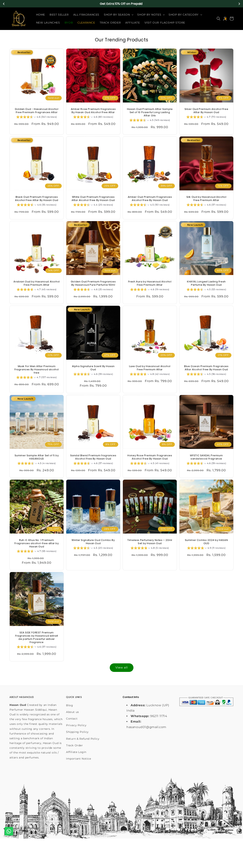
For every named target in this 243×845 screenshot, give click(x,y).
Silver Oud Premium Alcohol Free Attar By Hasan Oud (206, 111)
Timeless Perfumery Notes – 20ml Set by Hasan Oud (149, 542)
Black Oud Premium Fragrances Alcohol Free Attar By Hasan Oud (36, 198)
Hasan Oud (25, 829)
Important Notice (78, 758)
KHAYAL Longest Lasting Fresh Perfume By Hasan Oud (206, 283)
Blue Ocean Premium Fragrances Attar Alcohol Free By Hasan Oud (206, 368)
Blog (69, 705)
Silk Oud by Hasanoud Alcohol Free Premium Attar (206, 198)
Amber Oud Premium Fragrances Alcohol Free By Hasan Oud (150, 198)
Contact (71, 718)
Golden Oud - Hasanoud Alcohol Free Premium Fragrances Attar (36, 111)
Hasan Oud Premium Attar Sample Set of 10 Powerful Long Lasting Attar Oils (150, 112)
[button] (118, 15)
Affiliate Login (76, 752)
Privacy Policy (76, 725)
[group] (36, 117)
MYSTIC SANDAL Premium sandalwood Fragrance (206, 457)
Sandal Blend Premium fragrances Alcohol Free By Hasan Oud (93, 457)
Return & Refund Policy (82, 738)
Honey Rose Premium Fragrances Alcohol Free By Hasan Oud (149, 457)
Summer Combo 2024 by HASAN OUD (206, 542)
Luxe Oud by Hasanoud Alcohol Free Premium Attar (149, 368)
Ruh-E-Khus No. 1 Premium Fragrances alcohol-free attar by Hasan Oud (36, 543)
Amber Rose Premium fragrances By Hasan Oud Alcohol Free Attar (93, 111)
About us (72, 712)
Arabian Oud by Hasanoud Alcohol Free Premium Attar (36, 283)
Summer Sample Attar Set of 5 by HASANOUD (37, 457)
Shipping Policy (77, 732)
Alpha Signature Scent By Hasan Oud (93, 368)
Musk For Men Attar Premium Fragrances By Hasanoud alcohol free (36, 369)
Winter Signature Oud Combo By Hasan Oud (93, 542)
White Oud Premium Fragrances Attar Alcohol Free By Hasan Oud (93, 198)
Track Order (74, 745)
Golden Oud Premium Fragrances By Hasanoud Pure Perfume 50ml (93, 283)
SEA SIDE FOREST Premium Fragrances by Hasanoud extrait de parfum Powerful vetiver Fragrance (36, 637)
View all (121, 667)
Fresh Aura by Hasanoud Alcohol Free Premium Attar (150, 283)
